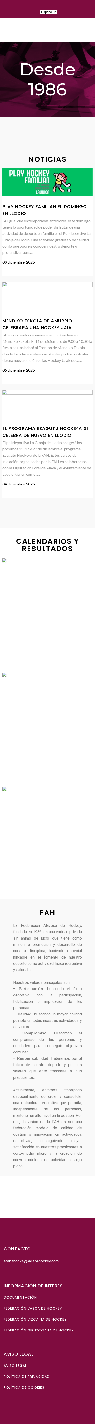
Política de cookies (24, 1387)
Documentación (20, 1297)
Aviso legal (15, 1365)
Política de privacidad (27, 1376)
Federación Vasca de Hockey (33, 1308)
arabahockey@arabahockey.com (31, 1260)
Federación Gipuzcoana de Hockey (39, 1330)
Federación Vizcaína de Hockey (35, 1319)
